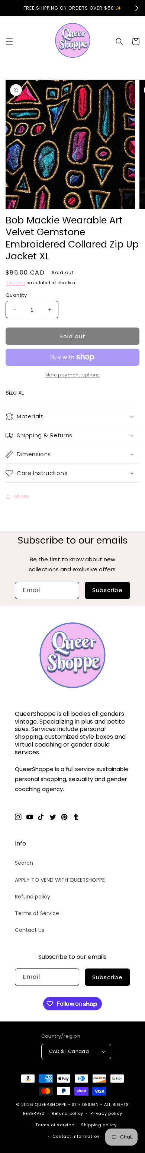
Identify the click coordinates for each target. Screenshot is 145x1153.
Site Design (85, 1104)
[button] (9, 41)
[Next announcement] (137, 8)
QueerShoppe (51, 1104)
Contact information (76, 1136)
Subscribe (107, 590)
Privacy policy (106, 1113)
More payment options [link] (72, 375)
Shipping (16, 283)
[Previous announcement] (8, 8)
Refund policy (32, 896)
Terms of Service (37, 913)
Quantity (16, 295)
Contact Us (29, 930)
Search (24, 863)
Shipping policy (99, 1125)
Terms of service (54, 1125)
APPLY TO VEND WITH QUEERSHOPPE (60, 880)
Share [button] (21, 496)
